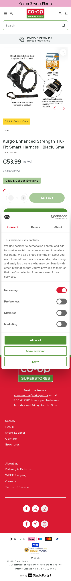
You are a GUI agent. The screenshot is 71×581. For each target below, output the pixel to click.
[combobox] (28, 25)
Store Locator (15, 432)
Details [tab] (35, 227)
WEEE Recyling (16, 475)
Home (6, 130)
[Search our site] (63, 25)
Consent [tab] (12, 227)
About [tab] (58, 227)
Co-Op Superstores (17, 561)
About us (11, 463)
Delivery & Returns (18, 469)
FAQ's (9, 426)
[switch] (61, 301)
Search (10, 421)
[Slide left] (54, 108)
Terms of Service (17, 487)
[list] (35, 39)
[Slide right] (63, 108)
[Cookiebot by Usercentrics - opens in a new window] (51, 217)
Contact (11, 438)
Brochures (12, 444)
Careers (10, 481)
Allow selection (35, 350)
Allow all (35, 340)
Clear (56, 25)
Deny (35, 361)
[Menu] (4, 13)
